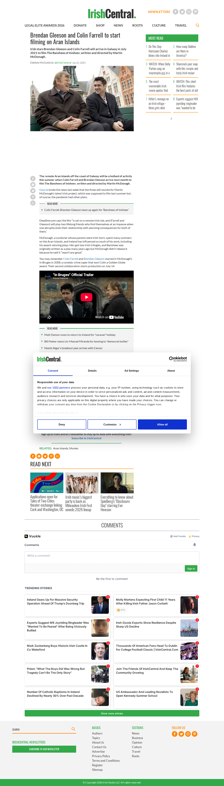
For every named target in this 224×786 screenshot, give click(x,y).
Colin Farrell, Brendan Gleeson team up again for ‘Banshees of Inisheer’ (86, 209)
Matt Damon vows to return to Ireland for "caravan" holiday (79, 334)
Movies (73, 448)
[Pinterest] (195, 12)
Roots (135, 756)
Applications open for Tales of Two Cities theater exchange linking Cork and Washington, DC (46, 502)
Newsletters (159, 12)
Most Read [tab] (155, 38)
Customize (110, 424)
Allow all (162, 424)
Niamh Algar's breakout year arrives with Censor (73, 348)
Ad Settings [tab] (131, 370)
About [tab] (171, 370)
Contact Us (99, 747)
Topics (96, 738)
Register (97, 765)
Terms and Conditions (106, 760)
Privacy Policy (101, 756)
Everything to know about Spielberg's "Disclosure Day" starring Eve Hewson (117, 503)
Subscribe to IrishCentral (86, 438)
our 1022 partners (58, 387)
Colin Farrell (70, 258)
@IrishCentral (63, 62)
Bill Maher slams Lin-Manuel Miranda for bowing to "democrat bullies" (86, 341)
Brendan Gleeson (94, 258)
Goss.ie (44, 189)
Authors (97, 733)
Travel (136, 751)
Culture (137, 747)
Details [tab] (92, 370)
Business (137, 738)
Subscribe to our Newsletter (44, 749)
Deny (62, 424)
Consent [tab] (53, 370)
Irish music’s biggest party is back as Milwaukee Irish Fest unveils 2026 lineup (78, 503)
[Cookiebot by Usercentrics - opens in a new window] (171, 359)
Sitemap (97, 769)
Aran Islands (60, 448)
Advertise (98, 751)
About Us (98, 742)
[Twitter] (182, 12)
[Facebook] (175, 12)
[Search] (197, 26)
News (135, 733)
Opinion (137, 742)
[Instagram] (189, 12)
